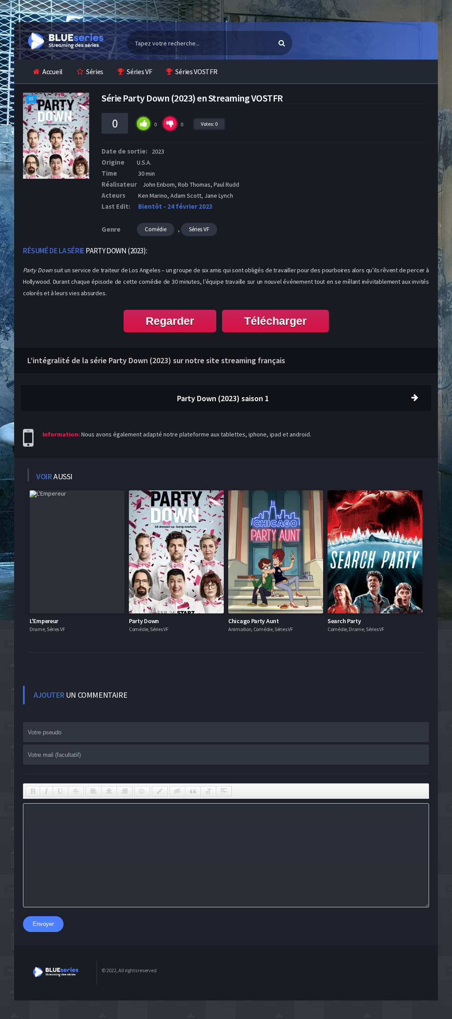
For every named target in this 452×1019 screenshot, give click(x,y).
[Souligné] (60, 791)
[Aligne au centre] (109, 791)
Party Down (144, 621)
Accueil (52, 71)
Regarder (170, 321)
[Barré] (76, 791)
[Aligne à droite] (124, 791)
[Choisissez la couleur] (160, 791)
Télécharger (275, 321)
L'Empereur (44, 621)
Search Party (344, 621)
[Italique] (46, 791)
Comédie (155, 229)
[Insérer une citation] (193, 791)
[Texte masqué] (177, 791)
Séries (94, 71)
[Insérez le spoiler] (224, 791)
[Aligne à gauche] (94, 791)
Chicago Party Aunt (253, 621)
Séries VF (139, 71)
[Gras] (33, 791)
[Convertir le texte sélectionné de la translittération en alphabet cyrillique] (208, 791)
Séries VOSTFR (196, 71)
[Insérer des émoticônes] (142, 791)
